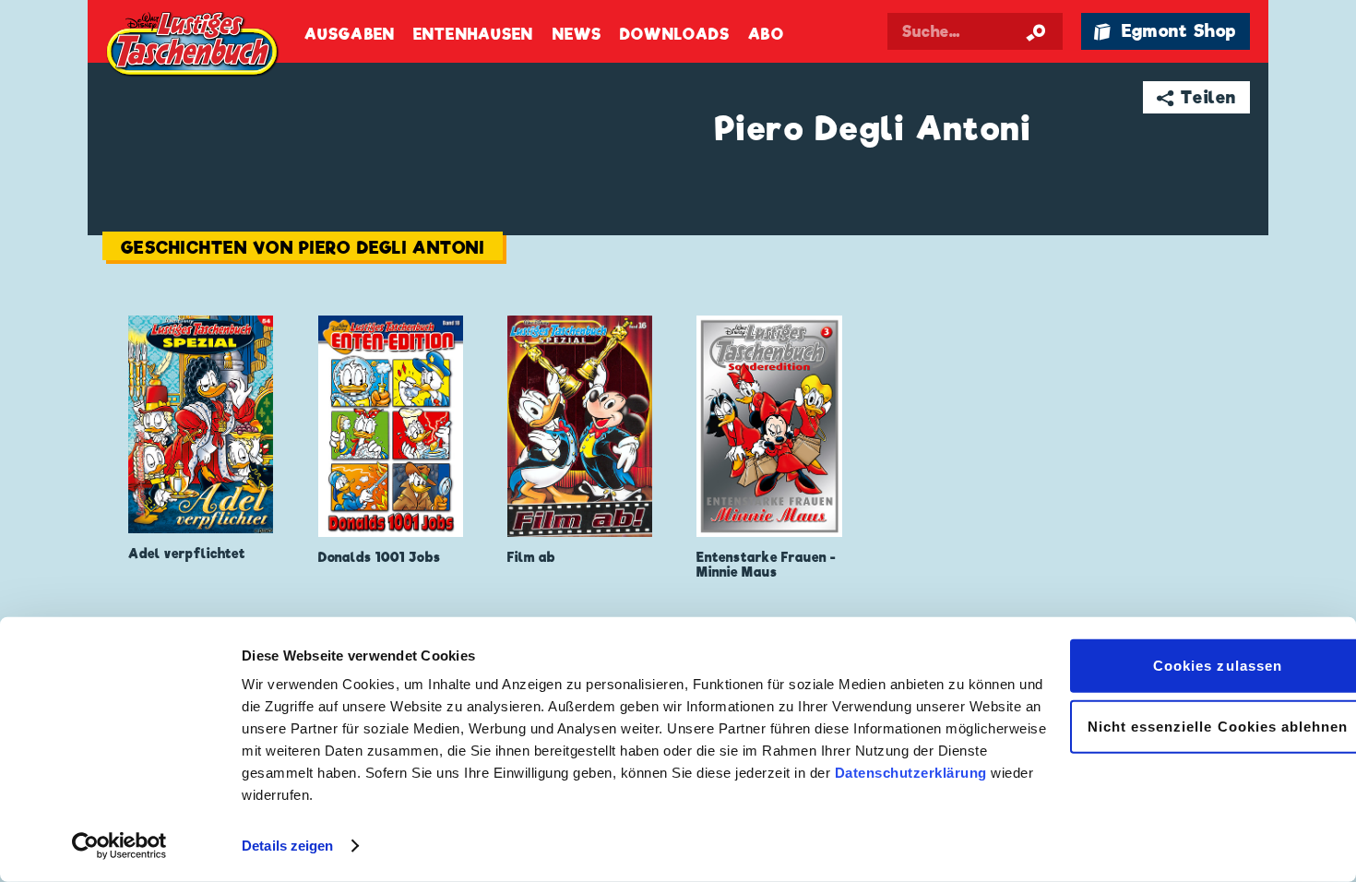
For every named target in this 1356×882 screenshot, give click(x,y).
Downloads (675, 34)
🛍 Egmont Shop (1165, 31)
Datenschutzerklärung (911, 773)
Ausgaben (349, 34)
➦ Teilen (1197, 97)
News (577, 34)
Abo (765, 34)
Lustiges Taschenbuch (193, 46)
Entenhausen (473, 34)
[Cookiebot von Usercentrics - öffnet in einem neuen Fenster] (119, 846)
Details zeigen (287, 845)
